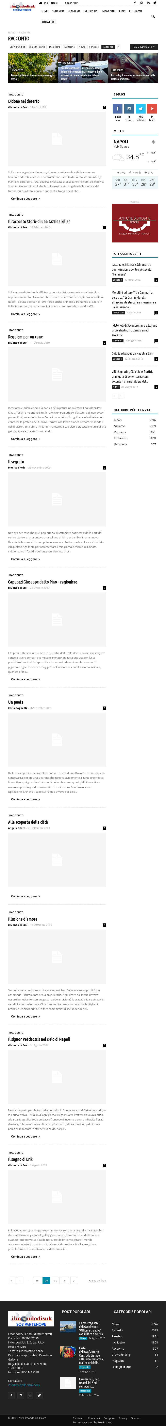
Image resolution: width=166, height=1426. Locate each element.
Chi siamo (135, 11)
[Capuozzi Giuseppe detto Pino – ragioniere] (57, 619)
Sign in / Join (71, 2)
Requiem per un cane (25, 336)
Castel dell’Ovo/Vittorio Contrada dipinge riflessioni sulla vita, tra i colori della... (91, 1355)
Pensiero (74, 11)
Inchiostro (91, 11)
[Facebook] (135, 3)
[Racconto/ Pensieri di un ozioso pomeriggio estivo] (33, 68)
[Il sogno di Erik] (57, 1197)
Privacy (123, 1418)
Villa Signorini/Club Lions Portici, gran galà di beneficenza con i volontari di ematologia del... (132, 376)
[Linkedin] (148, 3)
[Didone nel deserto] (57, 139)
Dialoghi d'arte (37, 46)
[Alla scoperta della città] (57, 860)
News (82, 46)
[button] (153, 16)
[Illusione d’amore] (57, 957)
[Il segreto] (57, 499)
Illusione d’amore (22, 918)
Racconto (108, 46)
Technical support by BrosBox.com (93, 1422)
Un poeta (15, 701)
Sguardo (58, 11)
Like (117, 105)
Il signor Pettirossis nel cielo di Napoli (39, 1039)
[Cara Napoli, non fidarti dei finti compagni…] (68, 1383)
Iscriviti (152, 105)
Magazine (108, 11)
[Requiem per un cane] (57, 374)
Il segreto (16, 461)
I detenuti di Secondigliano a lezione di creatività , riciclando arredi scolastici (134, 330)
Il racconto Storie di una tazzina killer (39, 221)
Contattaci (48, 22)
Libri (122, 11)
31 (65, 1280)
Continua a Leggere (24, 198)
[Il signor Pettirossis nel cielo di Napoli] (57, 1077)
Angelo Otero (16, 828)
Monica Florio (17, 467)
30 (55, 1280)
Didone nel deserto (23, 101)
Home (44, 11)
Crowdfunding (17, 46)
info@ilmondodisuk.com (24, 1385)
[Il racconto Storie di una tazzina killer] (57, 259)
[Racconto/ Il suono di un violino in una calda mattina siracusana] (133, 68)
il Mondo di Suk (17, 107)
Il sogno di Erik (20, 1159)
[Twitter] (155, 3)
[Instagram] (141, 3)
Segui (129, 105)
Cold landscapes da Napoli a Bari (132, 353)
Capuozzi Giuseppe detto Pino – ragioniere (42, 581)
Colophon (109, 1418)
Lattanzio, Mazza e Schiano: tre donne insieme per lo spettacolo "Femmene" (131, 269)
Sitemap (135, 1418)
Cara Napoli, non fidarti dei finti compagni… (89, 1382)
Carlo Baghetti (17, 708)
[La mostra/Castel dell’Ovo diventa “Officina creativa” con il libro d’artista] (68, 1326)
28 (37, 1280)
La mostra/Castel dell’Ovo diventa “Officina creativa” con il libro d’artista (91, 1328)
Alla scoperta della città (28, 822)
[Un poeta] (57, 740)
